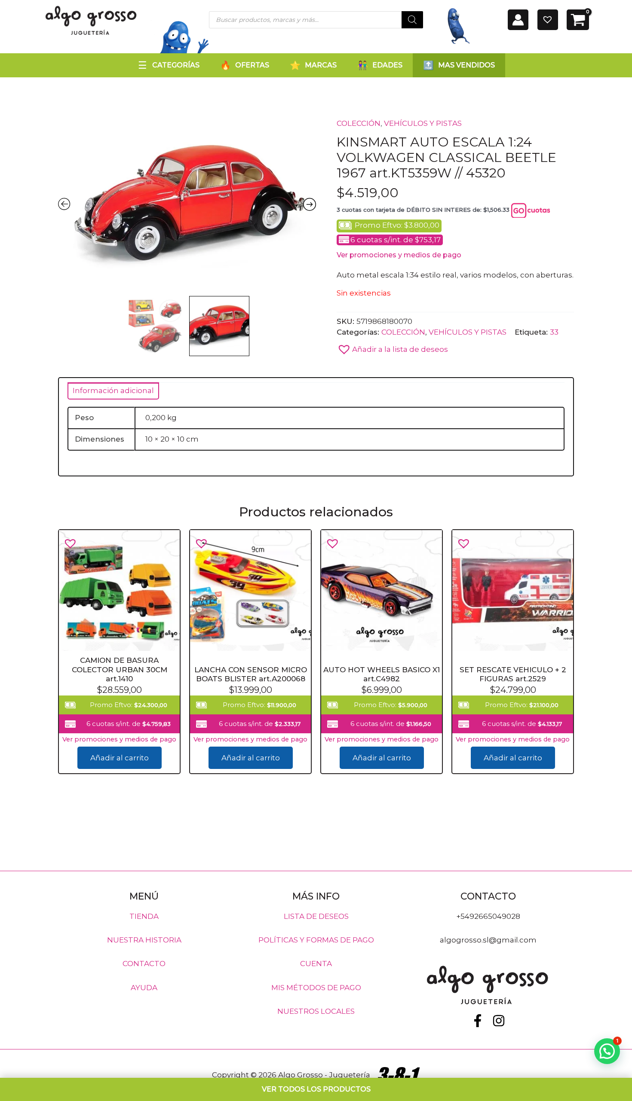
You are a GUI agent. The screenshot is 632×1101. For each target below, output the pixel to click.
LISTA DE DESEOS (316, 916)
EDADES (387, 65)
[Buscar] (412, 19)
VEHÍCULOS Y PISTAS (423, 123)
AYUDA (144, 987)
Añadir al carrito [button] (119, 758)
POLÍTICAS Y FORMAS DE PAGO (316, 940)
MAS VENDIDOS (466, 65)
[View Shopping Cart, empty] (578, 19)
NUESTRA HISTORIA (144, 940)
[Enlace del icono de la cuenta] (518, 19)
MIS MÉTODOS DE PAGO (316, 987)
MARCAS (321, 65)
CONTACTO (144, 963)
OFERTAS (252, 65)
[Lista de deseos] (547, 19)
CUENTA (316, 963)
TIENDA (144, 916)
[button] (392, 347)
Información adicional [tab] (113, 390)
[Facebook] (477, 1020)
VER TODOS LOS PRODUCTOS (316, 1089)
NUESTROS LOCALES (316, 1011)
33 (554, 332)
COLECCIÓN (358, 123)
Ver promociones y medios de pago (399, 255)
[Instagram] (498, 1020)
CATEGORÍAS (175, 65)
